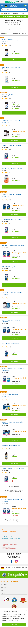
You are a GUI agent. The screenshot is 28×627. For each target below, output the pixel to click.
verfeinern (21, 29)
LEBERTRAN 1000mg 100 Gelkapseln (12, 219)
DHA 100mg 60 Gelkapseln (9, 95)
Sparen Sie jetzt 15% (10, 581)
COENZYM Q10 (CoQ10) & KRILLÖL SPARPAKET (12, 423)
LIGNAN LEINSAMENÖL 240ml (11, 445)
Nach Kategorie (4, 584)
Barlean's (6, 447)
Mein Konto (3, 587)
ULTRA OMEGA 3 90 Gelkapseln (11, 343)
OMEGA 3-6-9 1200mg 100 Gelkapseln (13, 468)
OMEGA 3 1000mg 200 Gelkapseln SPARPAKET (11, 195)
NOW (5, 170)
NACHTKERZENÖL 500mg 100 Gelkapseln (11, 68)
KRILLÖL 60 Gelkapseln (8, 267)
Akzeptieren (14, 624)
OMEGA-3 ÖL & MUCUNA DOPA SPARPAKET (11, 121)
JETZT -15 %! (7, 14)
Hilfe (2, 590)
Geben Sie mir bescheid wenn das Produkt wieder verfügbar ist (14, 490)
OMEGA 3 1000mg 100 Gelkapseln (11, 145)
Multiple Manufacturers (9, 296)
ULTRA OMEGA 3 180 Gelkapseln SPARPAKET (11, 320)
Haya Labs (6, 147)
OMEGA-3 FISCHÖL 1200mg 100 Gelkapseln (11, 40)
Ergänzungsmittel (17, 23)
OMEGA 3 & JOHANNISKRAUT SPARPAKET (11, 395)
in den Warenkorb (14, 60)
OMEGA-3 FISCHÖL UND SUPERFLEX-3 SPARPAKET (13, 293)
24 (23, 33)
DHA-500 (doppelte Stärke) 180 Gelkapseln (14, 169)
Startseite (8, 23)
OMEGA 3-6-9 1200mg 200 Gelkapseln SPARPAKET (13, 500)
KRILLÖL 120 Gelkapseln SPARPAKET (13, 245)
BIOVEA (5, 43)
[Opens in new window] (12, 561)
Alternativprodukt (14, 486)
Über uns (3, 593)
